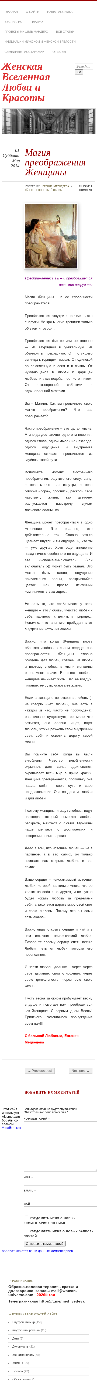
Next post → (80, 1071)
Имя (28, 1177)
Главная (11, 11)
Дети (15, 1338)
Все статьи (65, 31)
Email (30, 1190)
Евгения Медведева (54, 186)
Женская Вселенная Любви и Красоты (26, 81)
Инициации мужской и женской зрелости (40, 41)
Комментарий (37, 1118)
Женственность (37, 190)
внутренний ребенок (26, 1330)
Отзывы (59, 51)
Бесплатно (14, 21)
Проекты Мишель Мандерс (26, 31)
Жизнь (16, 1362)
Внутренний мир (23, 1322)
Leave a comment (85, 188)
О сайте (32, 11)
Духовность (20, 1346)
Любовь (56, 190)
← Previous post (40, 1071)
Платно (37, 21)
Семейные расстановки (24, 51)
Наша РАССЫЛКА (59, 11)
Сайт (28, 1203)
